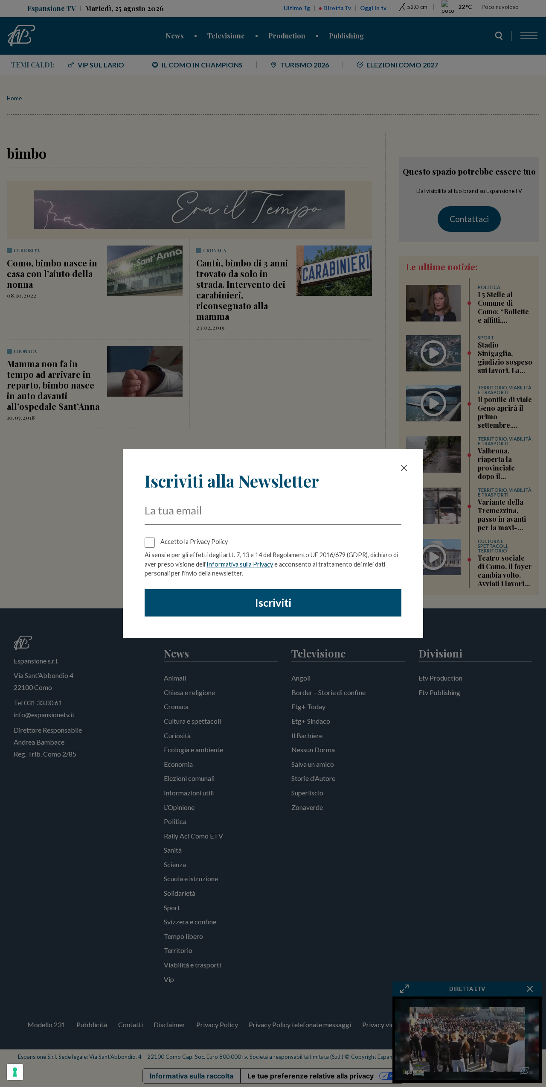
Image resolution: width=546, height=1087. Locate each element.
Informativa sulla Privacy (239, 564)
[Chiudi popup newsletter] (404, 468)
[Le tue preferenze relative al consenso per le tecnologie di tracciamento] (15, 1072)
